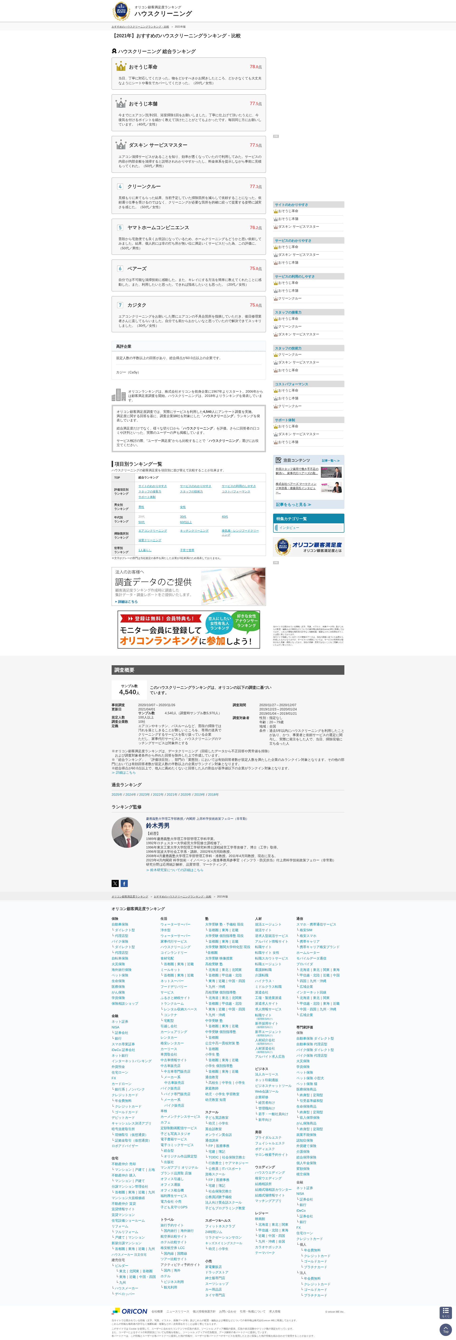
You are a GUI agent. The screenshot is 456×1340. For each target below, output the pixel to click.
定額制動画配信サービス (179, 1128)
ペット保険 (120, 975)
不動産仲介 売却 (124, 1164)
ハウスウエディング (270, 1172)
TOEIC (214, 1157)
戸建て (140, 1169)
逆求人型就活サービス (271, 936)
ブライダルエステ (268, 1137)
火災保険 (118, 964)
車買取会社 (169, 1054)
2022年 (158, 794)
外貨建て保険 (306, 1146)
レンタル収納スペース (180, 1009)
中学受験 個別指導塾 (220, 1032)
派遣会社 (261, 992)
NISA (115, 1027)
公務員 (213, 1169)
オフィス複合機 (172, 1190)
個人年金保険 (306, 1163)
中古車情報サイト (174, 1060)
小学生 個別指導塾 (219, 1066)
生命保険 (118, 981)
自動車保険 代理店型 (311, 1044)
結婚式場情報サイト (270, 1195)
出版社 (169, 1162)
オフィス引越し (172, 1179)
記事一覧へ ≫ (331, 460)
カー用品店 (213, 1289)
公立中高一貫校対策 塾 (222, 1043)
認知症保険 (304, 1140)
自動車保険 (120, 924)
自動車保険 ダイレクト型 (315, 1038)
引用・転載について (253, 1311)
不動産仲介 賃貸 (124, 1203)
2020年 (185, 794)
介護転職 (261, 975)
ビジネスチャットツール (273, 1086)
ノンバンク (136, 1089)
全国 (281, 1241)
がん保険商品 (306, 1123)
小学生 (240, 1083)
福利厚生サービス (174, 1196)
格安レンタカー (172, 1043)
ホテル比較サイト (174, 1242)
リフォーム (120, 1226)
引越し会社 (169, 1026)
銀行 (118, 1038)
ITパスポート (232, 1169)
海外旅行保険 (122, 970)
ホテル (166, 1276)
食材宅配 (167, 958)
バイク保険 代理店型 (311, 1055)
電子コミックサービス (177, 1145)
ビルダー (121, 1266)
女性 (183, 507)
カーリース (169, 1049)
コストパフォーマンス (236, 491)
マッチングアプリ (268, 1201)
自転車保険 (120, 958)
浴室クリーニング (149, 540)
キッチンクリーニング (194, 530)
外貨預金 (118, 1067)
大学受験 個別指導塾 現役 (224, 936)
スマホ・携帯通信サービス (316, 924)
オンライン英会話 (218, 1135)
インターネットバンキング (132, 1061)
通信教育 (211, 1077)
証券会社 (121, 1033)
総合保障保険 (306, 1157)
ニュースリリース (177, 1311)
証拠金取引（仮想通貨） (133, 1140)
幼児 (212, 1123)
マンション (123, 1169)
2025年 (117, 794)
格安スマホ (308, 936)
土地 (151, 1169)
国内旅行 (170, 1231)
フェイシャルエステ (270, 1143)
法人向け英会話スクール (223, 1202)
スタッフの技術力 (191, 491)
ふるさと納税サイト (175, 998)
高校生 (213, 1083)
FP (211, 1146)
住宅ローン (120, 1072)
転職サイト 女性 (267, 952)
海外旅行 (187, 1231)
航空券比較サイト (174, 1236)
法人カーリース (266, 1074)
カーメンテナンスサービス (180, 1116)
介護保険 (303, 1151)
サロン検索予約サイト (271, 1155)
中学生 (227, 1083)
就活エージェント (268, 924)
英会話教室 (213, 1129)
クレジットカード (125, 1095)
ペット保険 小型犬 (310, 1078)
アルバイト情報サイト (271, 941)
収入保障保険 (310, 1117)
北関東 (134, 1271)
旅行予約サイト (172, 1225)
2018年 (213, 794)
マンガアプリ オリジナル (179, 1167)
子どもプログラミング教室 (225, 1208)
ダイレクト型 (125, 930)
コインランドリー (174, 952)
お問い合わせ (227, 1311)
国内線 (169, 1253)
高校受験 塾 (214, 964)
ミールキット (170, 970)
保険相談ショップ (125, 1003)
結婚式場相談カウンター (273, 1189)
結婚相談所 (263, 1184)
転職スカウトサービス (271, 958)
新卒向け (265, 1120)
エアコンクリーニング (152, 530)
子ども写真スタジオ (175, 1134)
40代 (225, 516)
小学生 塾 (212, 1054)
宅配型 (169, 1020)
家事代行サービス (174, 941)
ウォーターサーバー (175, 924)
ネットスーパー (172, 981)
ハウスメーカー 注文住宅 (129, 1254)
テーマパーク (265, 1253)
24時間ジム (213, 1232)
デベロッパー (125, 1294)
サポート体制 (147, 497)
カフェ (166, 1122)
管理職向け (266, 1108)
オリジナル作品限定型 (180, 1156)
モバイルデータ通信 (311, 958)
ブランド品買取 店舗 (176, 1173)
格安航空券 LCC (173, 1248)
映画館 (260, 1219)
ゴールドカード (126, 1112)
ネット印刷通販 (266, 1080)
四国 (303, 981)
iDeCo (301, 1210)
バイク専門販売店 (177, 1094)
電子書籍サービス (174, 1139)
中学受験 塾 (214, 1020)
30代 (183, 516)
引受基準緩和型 (311, 1101)
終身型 (305, 1095)
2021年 (172, 794)
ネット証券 (120, 1021)
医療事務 (222, 1146)
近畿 (141, 1192)
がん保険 (118, 992)
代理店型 (121, 936)
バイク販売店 (170, 1088)
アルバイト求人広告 (270, 1056)
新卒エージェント (268, 1033)
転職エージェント (268, 964)
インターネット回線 (311, 992)
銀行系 (120, 1089)
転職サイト (263, 947)
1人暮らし (145, 550)
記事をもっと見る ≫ (293, 504)
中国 (336, 975)
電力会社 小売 (171, 1201)
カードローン (122, 1084)
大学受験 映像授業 (219, 958)
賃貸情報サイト (123, 1209)
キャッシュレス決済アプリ (132, 1123)
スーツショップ (216, 1284)
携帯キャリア (310, 941)
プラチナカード (315, 1267)
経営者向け (266, 1102)
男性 (141, 507)
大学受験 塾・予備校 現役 (224, 924)
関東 (285, 1224)
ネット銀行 (120, 1055)
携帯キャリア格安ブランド (320, 947)
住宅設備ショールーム (128, 1220)
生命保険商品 (306, 1106)
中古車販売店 (170, 1066)
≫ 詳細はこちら (124, 772)
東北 (122, 1271)
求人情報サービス (268, 1009)
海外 (177, 1270)
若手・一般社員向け (273, 1114)
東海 (131, 1192)
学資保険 (118, 998)
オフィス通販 (170, 1184)
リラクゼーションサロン (223, 1237)
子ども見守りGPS (174, 1207)
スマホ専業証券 (123, 1044)
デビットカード (123, 1117)
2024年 (130, 794)
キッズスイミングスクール (223, 1243)
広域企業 (306, 986)
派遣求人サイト (266, 1003)
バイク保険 (120, 941)
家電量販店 (213, 1267)
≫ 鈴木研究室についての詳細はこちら (175, 870)
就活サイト (263, 930)
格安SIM (306, 930)
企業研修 (261, 1097)
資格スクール (215, 1174)
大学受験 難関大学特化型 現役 (227, 947)
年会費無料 (123, 1101)
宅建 (212, 1151)
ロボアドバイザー (125, 1146)
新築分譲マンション (127, 1243)
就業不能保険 (306, 1135)
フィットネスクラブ (220, 1226)
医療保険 (118, 986)
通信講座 (211, 1140)
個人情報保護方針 (204, 1311)
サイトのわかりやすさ (152, 486)
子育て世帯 (187, 550)
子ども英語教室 (216, 1117)
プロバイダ (304, 964)
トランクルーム (172, 1003)
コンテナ (170, 1015)
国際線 (182, 1253)
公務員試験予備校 (218, 1197)
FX (114, 1078)
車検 (164, 1111)
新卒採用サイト (266, 1025)
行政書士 (215, 1163)
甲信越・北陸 (232, 975)
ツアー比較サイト (174, 1259)
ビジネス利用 (174, 1282)
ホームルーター (308, 952)
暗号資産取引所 (123, 1129)
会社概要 (157, 1311)
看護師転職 (263, 970)
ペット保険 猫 (306, 1084)
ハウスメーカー (126, 1288)
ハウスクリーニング (175, 947)
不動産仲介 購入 (124, 1175)
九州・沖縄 (217, 986)
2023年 (144, 794)
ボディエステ (265, 1149)
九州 (151, 1192)
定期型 (318, 1095)
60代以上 (186, 522)
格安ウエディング (268, 1178)
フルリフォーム (126, 1232)
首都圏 (120, 1192)
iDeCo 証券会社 (123, 1050)
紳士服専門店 (215, 1278)
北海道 (213, 970)
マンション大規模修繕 (128, 1198)
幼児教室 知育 (215, 1100)
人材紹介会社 (265, 1041)
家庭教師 (211, 1088)
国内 (167, 1270)
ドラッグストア (216, 1272)
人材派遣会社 (265, 1049)
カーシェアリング (174, 1032)
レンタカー (169, 1037)
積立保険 (303, 1174)
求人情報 (274, 1311)
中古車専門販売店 (177, 1071)
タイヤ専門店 (215, 1295)
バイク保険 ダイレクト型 (315, 1050)
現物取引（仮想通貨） (131, 1135)
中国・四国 (147, 1277)
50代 (141, 522)
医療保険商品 (306, 1089)
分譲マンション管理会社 (130, 1186)
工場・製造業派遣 (268, 998)
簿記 (221, 1151)
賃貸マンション (123, 1215)
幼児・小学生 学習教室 (222, 1094)
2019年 (199, 794)
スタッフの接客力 (149, 491)
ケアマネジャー (236, 1163)
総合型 (169, 1150)
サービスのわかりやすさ (195, 486)
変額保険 (303, 1169)
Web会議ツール (267, 1091)
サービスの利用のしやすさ (239, 486)
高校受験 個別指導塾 (220, 992)
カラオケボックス (268, 1247)
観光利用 (170, 1287)
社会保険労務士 (233, 1157)
